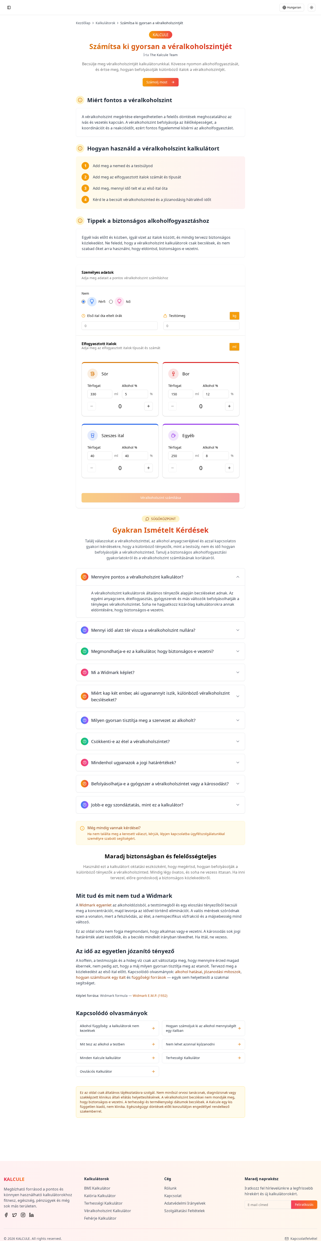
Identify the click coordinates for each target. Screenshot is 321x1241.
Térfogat (94, 385)
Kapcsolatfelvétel (303, 1238)
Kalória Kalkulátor (100, 1195)
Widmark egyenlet (95, 905)
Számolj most (156, 82)
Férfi (101, 301)
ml (234, 346)
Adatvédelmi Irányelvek (185, 1203)
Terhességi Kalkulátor (103, 1203)
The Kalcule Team (164, 55)
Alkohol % (129, 385)
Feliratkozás (304, 1204)
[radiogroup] (160, 301)
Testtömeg (177, 316)
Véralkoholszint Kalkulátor (107, 1210)
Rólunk (170, 1188)
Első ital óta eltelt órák (104, 316)
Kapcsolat (173, 1195)
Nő (128, 301)
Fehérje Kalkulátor (100, 1218)
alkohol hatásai (188, 971)
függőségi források (149, 977)
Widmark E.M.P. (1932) (150, 995)
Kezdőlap (83, 23)
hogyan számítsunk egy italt (101, 977)
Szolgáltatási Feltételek (184, 1210)
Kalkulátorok (105, 23)
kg (234, 315)
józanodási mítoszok (222, 971)
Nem (85, 293)
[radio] (83, 302)
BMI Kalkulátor (97, 1188)
